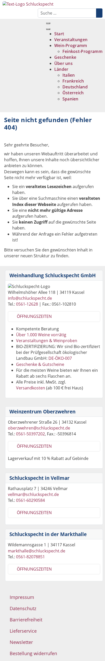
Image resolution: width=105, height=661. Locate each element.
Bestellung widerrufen (33, 653)
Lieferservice (23, 631)
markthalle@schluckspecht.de (36, 551)
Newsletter (21, 642)
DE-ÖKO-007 (60, 358)
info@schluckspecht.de (30, 298)
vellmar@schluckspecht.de (33, 494)
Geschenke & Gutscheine (40, 364)
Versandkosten (30, 388)
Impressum (22, 597)
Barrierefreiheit (26, 620)
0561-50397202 (30, 434)
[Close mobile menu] (48, 29)
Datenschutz (23, 608)
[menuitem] (59, 34)
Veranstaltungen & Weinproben (46, 340)
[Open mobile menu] (48, 23)
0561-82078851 (30, 557)
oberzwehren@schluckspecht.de (39, 428)
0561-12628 (27, 304)
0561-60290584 (30, 500)
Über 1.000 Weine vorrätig (41, 335)
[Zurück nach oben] (100, 656)
